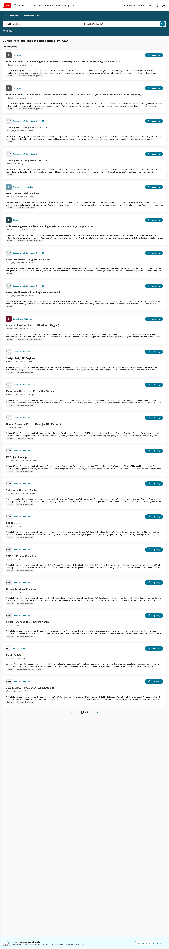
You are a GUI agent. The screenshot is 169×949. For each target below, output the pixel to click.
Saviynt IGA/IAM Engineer (21, 358)
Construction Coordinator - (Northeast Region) (32, 325)
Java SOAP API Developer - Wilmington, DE (30, 687)
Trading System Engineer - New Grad (27, 127)
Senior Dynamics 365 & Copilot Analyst (28, 622)
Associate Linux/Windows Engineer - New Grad (33, 292)
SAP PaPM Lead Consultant (22, 556)
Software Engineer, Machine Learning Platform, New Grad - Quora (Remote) (49, 226)
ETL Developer (14, 523)
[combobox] (39, 24)
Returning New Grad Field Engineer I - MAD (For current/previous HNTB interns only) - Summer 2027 (63, 61)
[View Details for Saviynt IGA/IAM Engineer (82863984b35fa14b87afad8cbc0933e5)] (84, 361)
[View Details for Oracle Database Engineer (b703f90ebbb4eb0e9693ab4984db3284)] (84, 592)
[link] (64, 712)
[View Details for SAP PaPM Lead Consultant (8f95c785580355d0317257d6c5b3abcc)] (84, 559)
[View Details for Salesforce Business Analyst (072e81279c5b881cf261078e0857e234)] (84, 493)
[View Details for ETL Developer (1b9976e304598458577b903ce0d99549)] (84, 526)
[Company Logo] (9, 55)
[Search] (162, 24)
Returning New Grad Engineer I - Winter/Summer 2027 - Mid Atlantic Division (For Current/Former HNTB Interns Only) (73, 94)
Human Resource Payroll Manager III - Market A (34, 424)
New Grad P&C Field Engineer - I (24, 193)
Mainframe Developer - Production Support (30, 391)
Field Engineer (14, 655)
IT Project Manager (17, 457)
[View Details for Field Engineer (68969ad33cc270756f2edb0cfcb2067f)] (84, 658)
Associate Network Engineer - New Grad (29, 259)
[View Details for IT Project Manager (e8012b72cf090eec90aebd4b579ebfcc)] (84, 460)
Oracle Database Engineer (21, 589)
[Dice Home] (7, 5)
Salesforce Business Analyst (22, 490)
